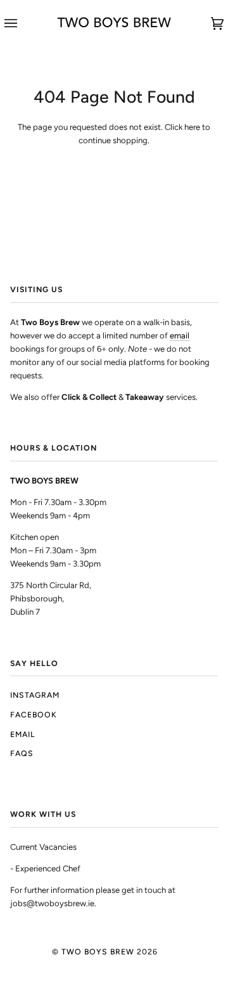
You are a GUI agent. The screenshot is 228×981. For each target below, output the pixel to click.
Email (22, 734)
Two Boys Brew (97, 951)
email (179, 335)
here (192, 127)
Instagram (35, 695)
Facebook (33, 714)
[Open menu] (23, 23)
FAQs (22, 753)
